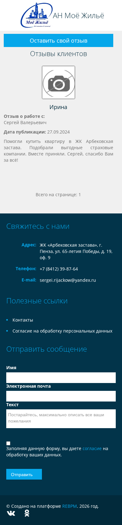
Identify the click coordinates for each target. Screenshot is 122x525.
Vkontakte (11, 513)
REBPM (69, 506)
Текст (12, 404)
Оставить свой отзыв (58, 40)
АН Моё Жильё (78, 15)
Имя (11, 367)
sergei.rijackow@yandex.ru (68, 280)
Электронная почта (28, 386)
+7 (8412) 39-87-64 (59, 269)
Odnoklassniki (27, 513)
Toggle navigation (11, 15)
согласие (93, 448)
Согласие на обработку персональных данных (62, 331)
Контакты (23, 320)
